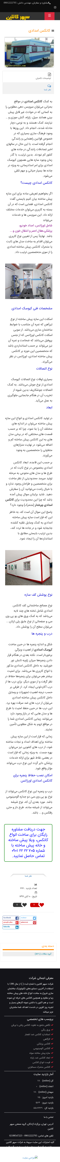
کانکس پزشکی (43, 1044)
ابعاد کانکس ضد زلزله (40, 1058)
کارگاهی (46, 1039)
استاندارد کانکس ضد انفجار (37, 1035)
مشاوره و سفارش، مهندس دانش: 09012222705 (26, 3)
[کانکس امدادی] (29, 52)
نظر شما (28, 876)
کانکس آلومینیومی (41, 1049)
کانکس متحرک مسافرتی (39, 1067)
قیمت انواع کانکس (41, 1063)
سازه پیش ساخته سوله (39, 1053)
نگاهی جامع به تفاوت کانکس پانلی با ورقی (30, 1025)
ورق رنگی (45, 1030)
